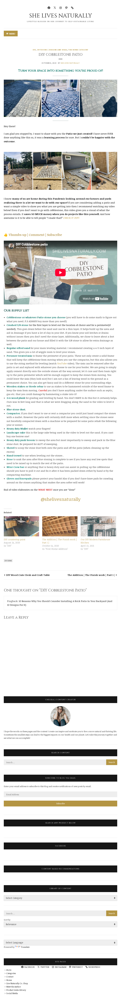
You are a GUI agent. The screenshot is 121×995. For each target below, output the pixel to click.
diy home (8, 561)
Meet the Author (13, 986)
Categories (11, 973)
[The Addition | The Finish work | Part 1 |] (60, 526)
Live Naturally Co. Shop (17, 983)
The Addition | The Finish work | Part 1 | (91, 575)
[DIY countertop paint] (21, 526)
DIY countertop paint (14, 539)
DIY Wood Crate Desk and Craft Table (28, 575)
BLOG (8, 970)
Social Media (12, 993)
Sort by (7, 919)
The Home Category (78, 49)
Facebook (60, 846)
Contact (9, 976)
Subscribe (60, 803)
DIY (34, 49)
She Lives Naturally (60, 16)
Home (9, 980)
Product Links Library (16, 990)
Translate (25, 947)
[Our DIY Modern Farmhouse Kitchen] (98, 526)
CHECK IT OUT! (71, 217)
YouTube (62, 363)
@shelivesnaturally (61, 499)
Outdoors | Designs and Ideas (52, 49)
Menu (12, 33)
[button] (22, 98)
